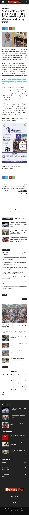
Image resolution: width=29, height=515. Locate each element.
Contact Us (13, 508)
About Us (7, 508)
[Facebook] (3, 28)
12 (11, 383)
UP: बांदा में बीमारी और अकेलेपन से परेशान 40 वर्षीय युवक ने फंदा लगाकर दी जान (18, 224)
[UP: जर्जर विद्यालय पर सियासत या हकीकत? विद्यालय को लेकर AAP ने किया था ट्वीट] (5, 353)
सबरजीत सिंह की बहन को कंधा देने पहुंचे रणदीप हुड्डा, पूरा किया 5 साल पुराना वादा (8, 188)
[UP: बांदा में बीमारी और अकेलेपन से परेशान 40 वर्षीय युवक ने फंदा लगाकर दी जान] (5, 224)
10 (3, 383)
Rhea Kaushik (4, 329)
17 (3, 386)
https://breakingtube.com (14, 211)
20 (15, 386)
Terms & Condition (10, 510)
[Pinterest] (10, 28)
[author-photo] (14, 206)
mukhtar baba (17, 166)
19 (11, 386)
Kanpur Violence (9, 166)
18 (7, 386)
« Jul (3, 394)
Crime (8, 8)
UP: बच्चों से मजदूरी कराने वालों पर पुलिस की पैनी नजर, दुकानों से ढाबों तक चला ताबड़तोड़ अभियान (14, 268)
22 (22, 386)
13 (15, 383)
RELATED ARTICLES (7, 218)
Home (3, 5)
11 (7, 383)
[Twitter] (6, 28)
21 (18, 386)
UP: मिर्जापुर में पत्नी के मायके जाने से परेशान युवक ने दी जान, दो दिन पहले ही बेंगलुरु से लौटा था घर (18, 239)
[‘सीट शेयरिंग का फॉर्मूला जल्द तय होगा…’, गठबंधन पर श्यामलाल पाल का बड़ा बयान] (5, 360)
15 (22, 383)
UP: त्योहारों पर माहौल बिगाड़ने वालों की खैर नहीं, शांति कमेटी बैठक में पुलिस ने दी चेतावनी (14, 277)
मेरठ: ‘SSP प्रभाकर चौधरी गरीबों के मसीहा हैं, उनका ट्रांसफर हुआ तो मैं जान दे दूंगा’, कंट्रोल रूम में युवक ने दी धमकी (14, 82)
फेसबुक (17, 118)
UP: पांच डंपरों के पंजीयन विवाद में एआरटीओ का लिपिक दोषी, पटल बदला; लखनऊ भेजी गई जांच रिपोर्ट (14, 287)
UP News (8, 5)
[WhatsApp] (13, 28)
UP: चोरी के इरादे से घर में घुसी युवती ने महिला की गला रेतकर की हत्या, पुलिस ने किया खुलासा (18, 232)
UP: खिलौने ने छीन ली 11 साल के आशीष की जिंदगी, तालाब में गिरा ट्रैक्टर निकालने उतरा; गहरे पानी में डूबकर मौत (14, 273)
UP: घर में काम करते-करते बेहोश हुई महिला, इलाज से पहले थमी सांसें (14, 282)
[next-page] (5, 245)
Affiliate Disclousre (19, 510)
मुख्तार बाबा (11, 168)
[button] (2, 2)
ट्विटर (4, 120)
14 (18, 383)
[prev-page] (2, 245)
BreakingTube (6, 24)
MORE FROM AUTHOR (19, 218)
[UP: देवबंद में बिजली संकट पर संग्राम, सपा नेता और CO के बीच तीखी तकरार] (14, 313)
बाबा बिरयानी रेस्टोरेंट (5, 168)
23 (25, 386)
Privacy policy (20, 508)
